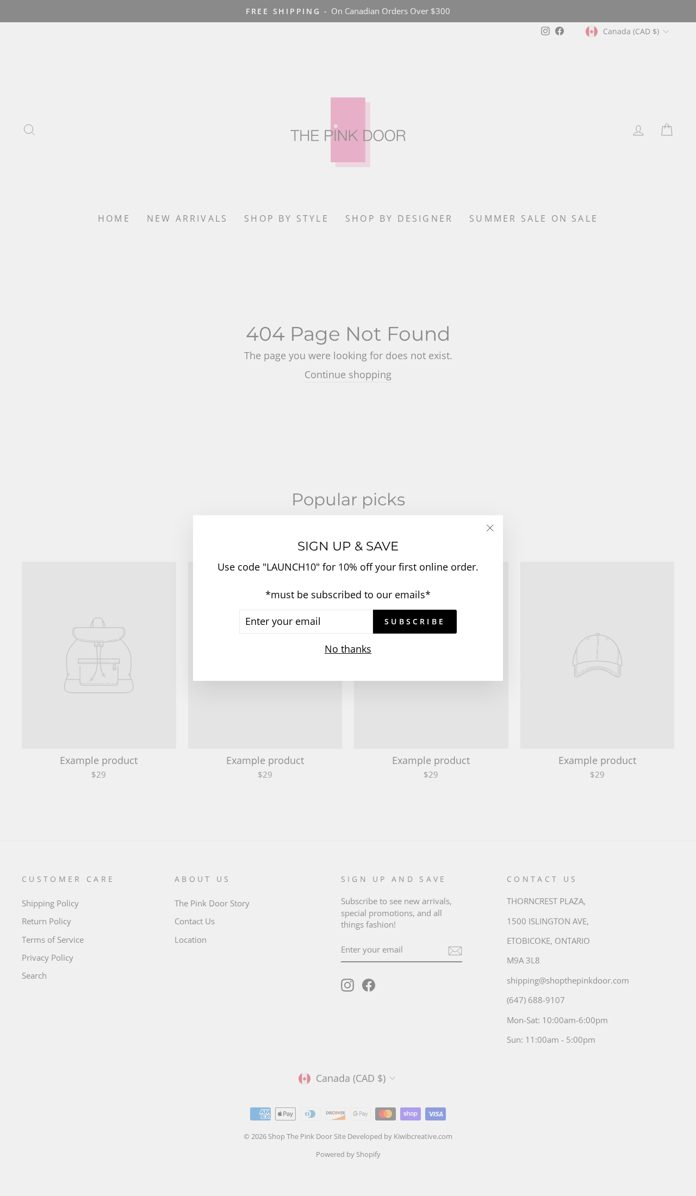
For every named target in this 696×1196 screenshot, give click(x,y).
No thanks (348, 648)
